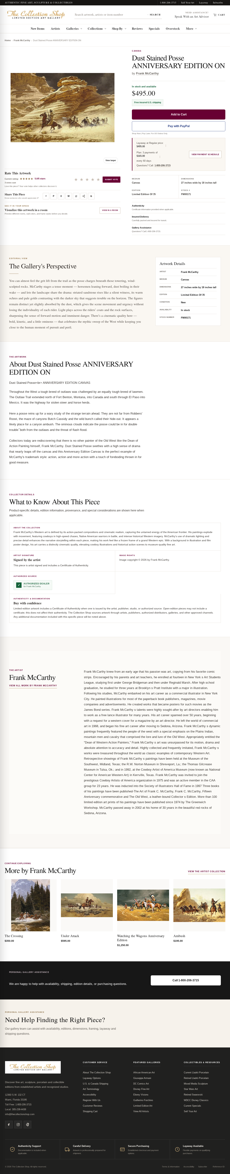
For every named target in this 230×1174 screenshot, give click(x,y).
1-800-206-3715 (168, 2)
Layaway (203, 2)
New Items (38, 28)
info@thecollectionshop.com (19, 1114)
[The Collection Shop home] (36, 15)
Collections (95, 28)
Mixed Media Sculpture (196, 1083)
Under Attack (70, 935)
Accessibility (89, 1094)
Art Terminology (91, 1089)
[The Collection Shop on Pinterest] (27, 1124)
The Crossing (14, 935)
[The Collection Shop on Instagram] (18, 1124)
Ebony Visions (140, 1094)
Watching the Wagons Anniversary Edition (141, 937)
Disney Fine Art (141, 1089)
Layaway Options (92, 1078)
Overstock (173, 28)
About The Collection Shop (97, 1072)
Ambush (179, 935)
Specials (154, 28)
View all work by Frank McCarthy (33, 685)
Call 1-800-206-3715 (185, 980)
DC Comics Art (141, 1083)
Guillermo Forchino (143, 1100)
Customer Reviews (92, 1105)
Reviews (137, 28)
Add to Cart (179, 114)
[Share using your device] (83, 196)
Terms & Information (171, 1167)
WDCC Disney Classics (196, 1100)
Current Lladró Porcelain (196, 1072)
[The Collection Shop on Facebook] (9, 1124)
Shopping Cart (90, 1111)
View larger (110, 160)
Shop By (117, 28)
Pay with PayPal (179, 126)
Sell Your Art (187, 2)
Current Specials (192, 1105)
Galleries (72, 28)
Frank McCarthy (22, 40)
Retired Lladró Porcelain (196, 1078)
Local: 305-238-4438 (15, 1109)
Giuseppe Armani (142, 1078)
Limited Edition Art (142, 1105)
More (189, 28)
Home (8, 40)
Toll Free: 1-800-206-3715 (18, 1104)
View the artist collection (206, 871)
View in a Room (110, 210)
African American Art (144, 1072)
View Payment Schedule (205, 154)
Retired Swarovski (193, 1094)
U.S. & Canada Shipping (95, 1083)
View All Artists (141, 1111)
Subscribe (218, 2)
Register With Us (91, 1100)
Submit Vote (111, 179)
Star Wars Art (191, 1089)
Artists (55, 28)
